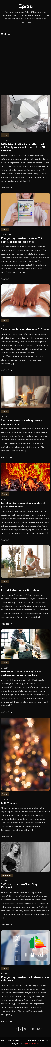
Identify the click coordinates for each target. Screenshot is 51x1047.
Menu (7, 34)
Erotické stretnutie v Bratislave (20, 590)
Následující (37, 1029)
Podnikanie (7, 875)
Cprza (25, 6)
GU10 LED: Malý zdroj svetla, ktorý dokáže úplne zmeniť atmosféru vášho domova (24, 147)
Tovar (4, 135)
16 (25, 1029)
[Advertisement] (25, 66)
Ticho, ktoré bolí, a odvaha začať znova (25, 329)
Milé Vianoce (9, 803)
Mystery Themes (31, 1043)
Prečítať (5, 187)
